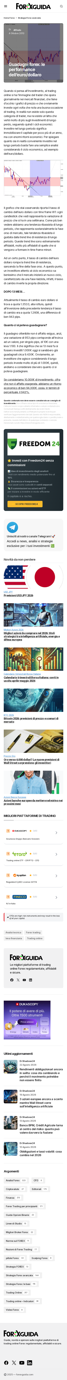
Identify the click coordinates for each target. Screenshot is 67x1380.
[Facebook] (12, 980)
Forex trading (33, 932)
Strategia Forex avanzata (29, 18)
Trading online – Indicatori (22, 1301)
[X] (18, 980)
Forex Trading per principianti (24, 1206)
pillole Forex (15, 1258)
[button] (5, 6)
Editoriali (39, 1189)
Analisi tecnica (13, 932)
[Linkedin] (30, 980)
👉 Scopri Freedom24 (25, 504)
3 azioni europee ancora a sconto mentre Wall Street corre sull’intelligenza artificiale (41, 1102)
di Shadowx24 (27, 1061)
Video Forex (14, 1309)
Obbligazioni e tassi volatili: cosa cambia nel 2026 (41, 1153)
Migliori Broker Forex (19, 1232)
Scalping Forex (41, 1258)
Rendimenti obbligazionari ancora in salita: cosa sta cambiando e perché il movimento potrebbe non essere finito (41, 1075)
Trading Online (16, 1292)
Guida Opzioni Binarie (20, 1215)
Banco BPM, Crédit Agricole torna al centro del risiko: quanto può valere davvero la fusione (41, 1129)
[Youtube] (24, 980)
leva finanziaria (14, 938)
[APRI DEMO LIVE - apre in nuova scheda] (56, 832)
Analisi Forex (16, 1180)
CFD (38, 1180)
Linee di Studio (16, 1223)
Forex (12, 18)
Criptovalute (15, 1189)
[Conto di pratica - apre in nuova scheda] (56, 876)
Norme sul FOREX (17, 1240)
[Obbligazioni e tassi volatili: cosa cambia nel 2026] (10, 1149)
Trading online (34, 938)
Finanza (13, 1197)
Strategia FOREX (17, 1266)
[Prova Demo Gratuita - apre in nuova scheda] (56, 854)
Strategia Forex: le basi (20, 1284)
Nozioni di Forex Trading (21, 1249)
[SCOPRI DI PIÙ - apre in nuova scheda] (56, 897)
